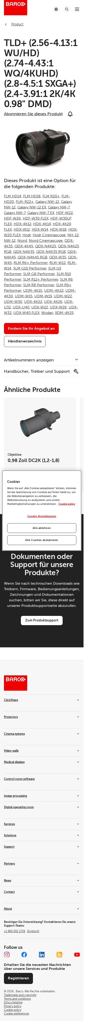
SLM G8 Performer (39, 274)
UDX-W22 (39, 307)
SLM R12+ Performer (40, 279)
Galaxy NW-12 (47, 202)
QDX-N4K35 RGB (51, 252)
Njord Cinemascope (46, 241)
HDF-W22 (64, 213)
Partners (9, 863)
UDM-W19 (43, 296)
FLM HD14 (12, 196)
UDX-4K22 (33, 302)
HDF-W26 (12, 218)
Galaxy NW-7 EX (40, 213)
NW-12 (10, 241)
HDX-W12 (22, 229)
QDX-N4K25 (45, 246)
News (7, 880)
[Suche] (67, 9)
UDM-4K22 (54, 291)
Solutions (10, 835)
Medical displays (14, 762)
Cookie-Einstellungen (41, 516)
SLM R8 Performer (38, 285)
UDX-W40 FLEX (26, 313)
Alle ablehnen (42, 528)
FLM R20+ (51, 196)
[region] (41, 510)
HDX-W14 (40, 229)
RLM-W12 (57, 263)
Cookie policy (66, 504)
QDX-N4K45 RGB (32, 257)
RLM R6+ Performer (31, 263)
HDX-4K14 (42, 224)
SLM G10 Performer (29, 268)
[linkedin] (42, 954)
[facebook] (24, 954)
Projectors (11, 717)
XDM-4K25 (64, 313)
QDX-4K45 (24, 246)
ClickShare (11, 700)
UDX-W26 (58, 307)
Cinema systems (14, 733)
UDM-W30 (13, 302)
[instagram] (7, 954)
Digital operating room (19, 807)
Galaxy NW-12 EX (31, 207)
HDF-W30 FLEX (35, 218)
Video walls (11, 750)
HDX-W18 (58, 229)
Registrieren (18, 978)
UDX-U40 (21, 307)
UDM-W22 (63, 296)
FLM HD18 (32, 196)
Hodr (27, 235)
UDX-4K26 (53, 302)
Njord (22, 241)
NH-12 (73, 235)
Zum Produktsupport (41, 620)
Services (9, 824)
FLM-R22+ (25, 202)
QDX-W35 (57, 257)
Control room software (19, 779)
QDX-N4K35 (23, 252)
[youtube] (77, 954)
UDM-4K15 (32, 291)
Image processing (15, 796)
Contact (9, 892)
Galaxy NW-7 (59, 207)
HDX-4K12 (22, 224)
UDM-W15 (23, 296)
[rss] (59, 954)
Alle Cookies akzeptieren (41, 540)
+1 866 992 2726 (21, 931)
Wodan (47, 313)
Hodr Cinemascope (49, 235)
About (8, 908)
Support (9, 846)
